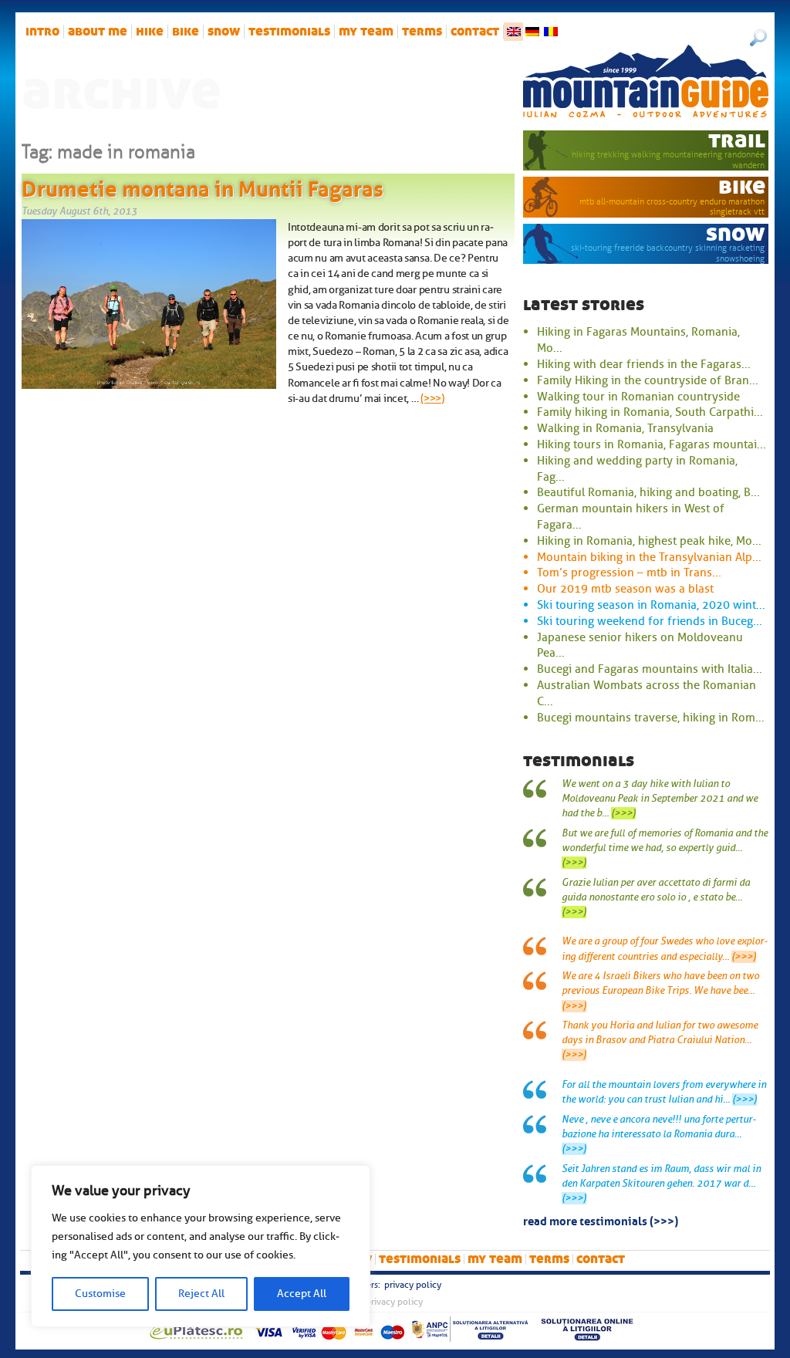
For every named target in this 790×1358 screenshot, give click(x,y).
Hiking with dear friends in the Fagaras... (644, 364)
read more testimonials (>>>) (600, 1220)
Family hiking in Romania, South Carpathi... (650, 412)
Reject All (201, 1293)
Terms (422, 32)
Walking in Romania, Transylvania (625, 428)
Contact (475, 32)
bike (185, 32)
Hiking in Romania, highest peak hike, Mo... (649, 541)
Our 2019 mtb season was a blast (625, 588)
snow (224, 32)
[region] (200, 1246)
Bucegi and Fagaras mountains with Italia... (649, 669)
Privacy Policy (412, 1285)
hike (150, 32)
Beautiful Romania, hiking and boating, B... (648, 492)
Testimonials (289, 32)
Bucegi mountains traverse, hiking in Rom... (651, 717)
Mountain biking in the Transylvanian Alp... (649, 557)
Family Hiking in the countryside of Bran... (647, 380)
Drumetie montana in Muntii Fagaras (202, 186)
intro (42, 32)
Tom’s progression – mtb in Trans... (629, 572)
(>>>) (432, 398)
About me (97, 32)
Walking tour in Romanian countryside (638, 396)
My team (366, 32)
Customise (100, 1293)
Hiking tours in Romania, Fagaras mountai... (651, 444)
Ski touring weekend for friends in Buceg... (649, 621)
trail (736, 140)
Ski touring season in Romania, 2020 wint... (651, 605)
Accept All (301, 1293)
